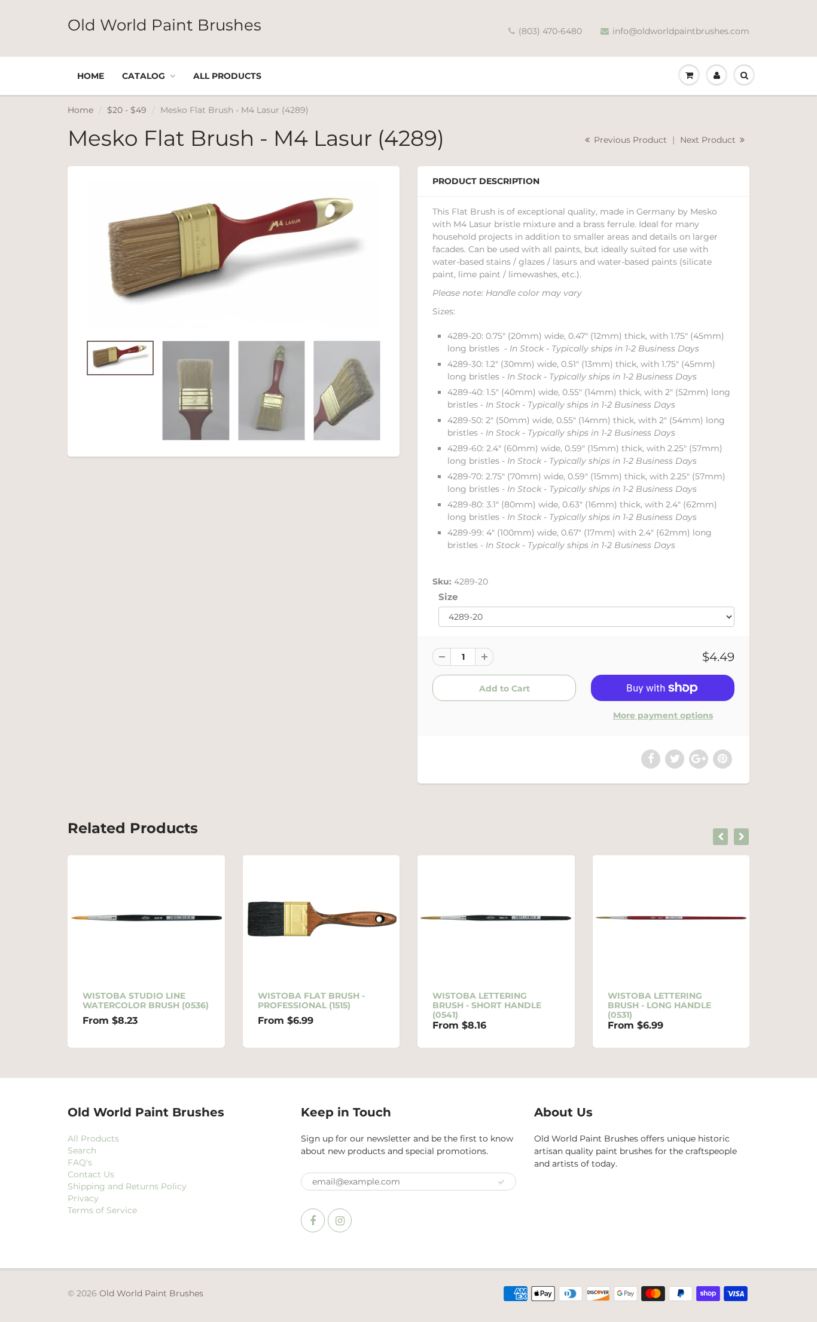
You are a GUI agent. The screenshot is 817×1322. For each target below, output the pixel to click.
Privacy (83, 1198)
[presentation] (720, 836)
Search (82, 1150)
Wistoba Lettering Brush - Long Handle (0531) (659, 1005)
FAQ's (80, 1162)
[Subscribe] (501, 1182)
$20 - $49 (127, 110)
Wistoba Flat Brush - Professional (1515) (311, 1000)
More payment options (663, 715)
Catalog (143, 76)
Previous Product (629, 139)
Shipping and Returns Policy (127, 1186)
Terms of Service (102, 1210)
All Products (227, 76)
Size (448, 596)
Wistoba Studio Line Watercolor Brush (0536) (146, 1000)
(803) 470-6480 (550, 31)
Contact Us (91, 1174)
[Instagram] (340, 1220)
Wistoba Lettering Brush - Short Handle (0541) (486, 1005)
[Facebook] (313, 1220)
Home (90, 76)
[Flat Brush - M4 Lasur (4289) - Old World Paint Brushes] (234, 255)
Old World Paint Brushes (164, 25)
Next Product (709, 139)
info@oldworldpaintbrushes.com (680, 31)
